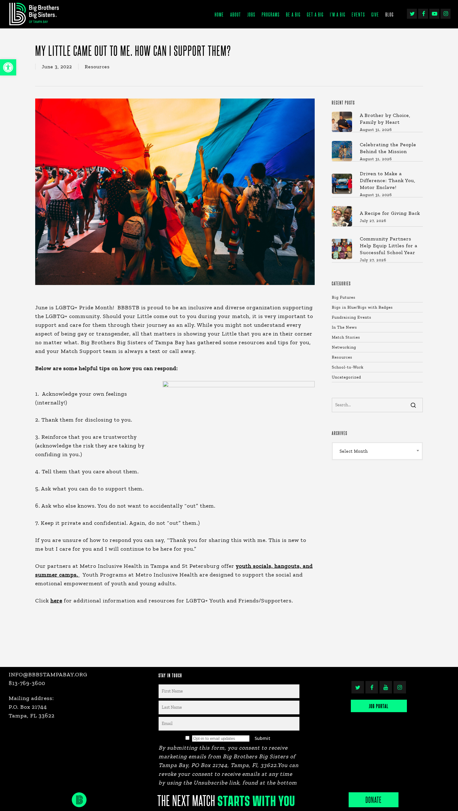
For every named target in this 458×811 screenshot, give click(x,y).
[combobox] (377, 451)
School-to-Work (348, 367)
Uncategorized (346, 377)
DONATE (373, 799)
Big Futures (343, 297)
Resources (97, 67)
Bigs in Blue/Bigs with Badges (362, 307)
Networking (344, 347)
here (56, 600)
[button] (8, 67)
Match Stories (346, 337)
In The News (344, 327)
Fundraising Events (351, 317)
